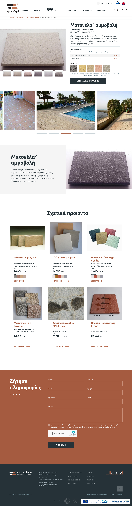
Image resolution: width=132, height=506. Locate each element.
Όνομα (50, 380)
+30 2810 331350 (57, 480)
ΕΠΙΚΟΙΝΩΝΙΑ (102, 11)
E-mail (89, 398)
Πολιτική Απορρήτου (69, 425)
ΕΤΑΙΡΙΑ (25, 11)
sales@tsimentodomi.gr (45, 482)
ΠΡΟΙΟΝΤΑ (37, 11)
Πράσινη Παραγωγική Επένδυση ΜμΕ (97, 494)
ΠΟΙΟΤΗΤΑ (72, 11)
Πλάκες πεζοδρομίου (32, 17)
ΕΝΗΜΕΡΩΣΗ (87, 11)
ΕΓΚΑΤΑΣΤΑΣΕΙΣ (72, 476)
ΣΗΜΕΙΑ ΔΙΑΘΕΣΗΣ (73, 480)
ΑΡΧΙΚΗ (11, 17)
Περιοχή (89, 389)
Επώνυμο (90, 380)
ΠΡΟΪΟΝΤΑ (20, 17)
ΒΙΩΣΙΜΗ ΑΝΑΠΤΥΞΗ (51, 10)
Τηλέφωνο (51, 398)
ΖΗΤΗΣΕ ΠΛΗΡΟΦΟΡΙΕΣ (88, 81)
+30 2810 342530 (45, 480)
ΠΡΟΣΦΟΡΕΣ (91, 484)
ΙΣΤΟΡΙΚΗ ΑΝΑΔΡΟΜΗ (74, 472)
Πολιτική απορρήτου (117, 494)
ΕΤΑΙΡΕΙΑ (90, 472)
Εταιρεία (50, 389)
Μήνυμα (50, 407)
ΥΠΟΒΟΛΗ (61, 445)
